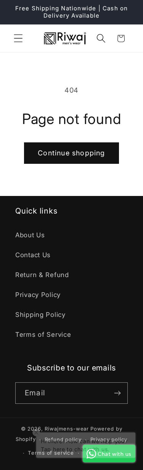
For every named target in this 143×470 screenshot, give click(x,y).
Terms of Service (43, 334)
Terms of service (51, 453)
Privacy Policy (38, 295)
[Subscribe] (117, 393)
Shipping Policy (40, 314)
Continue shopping (71, 153)
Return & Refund (42, 275)
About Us (30, 235)
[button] (18, 38)
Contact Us (33, 255)
